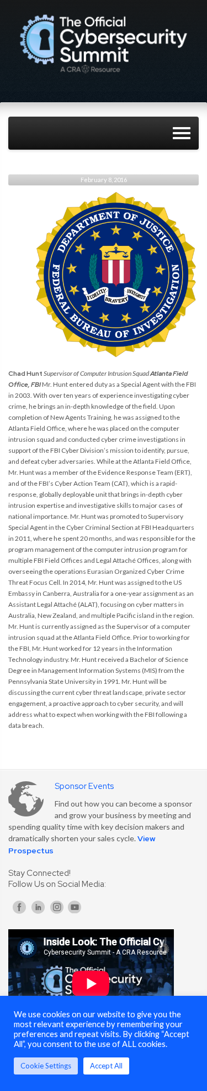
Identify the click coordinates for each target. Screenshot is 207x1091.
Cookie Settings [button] (45, 1065)
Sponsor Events (84, 786)
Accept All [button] (106, 1065)
